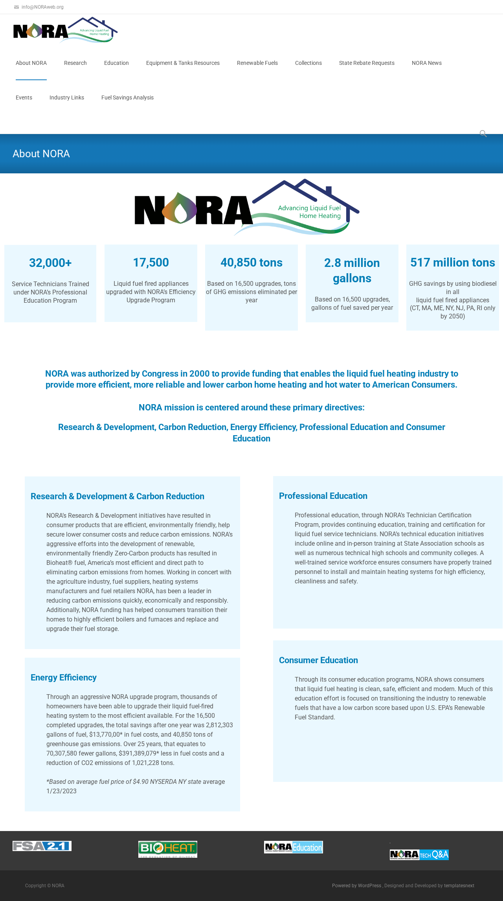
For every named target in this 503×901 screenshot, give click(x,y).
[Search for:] (483, 133)
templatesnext (459, 885)
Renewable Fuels (257, 63)
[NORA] (61, 30)
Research (75, 63)
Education (116, 63)
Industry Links (67, 97)
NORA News (427, 63)
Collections (308, 63)
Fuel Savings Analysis (127, 97)
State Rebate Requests (367, 63)
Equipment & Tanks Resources (183, 63)
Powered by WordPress (357, 885)
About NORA (31, 63)
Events (24, 97)
